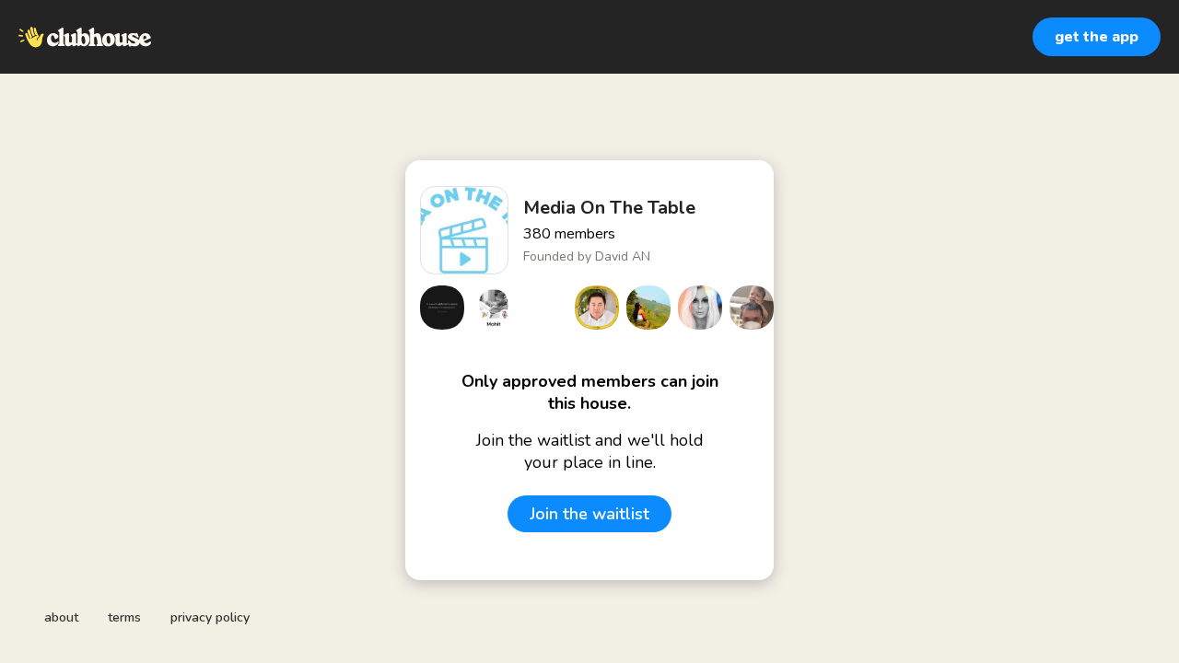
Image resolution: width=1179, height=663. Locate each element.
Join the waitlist (589, 514)
